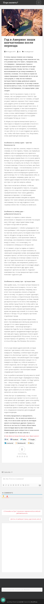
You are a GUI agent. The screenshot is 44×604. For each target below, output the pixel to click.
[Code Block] (20, 485)
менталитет (35, 436)
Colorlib (21, 602)
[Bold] (3, 485)
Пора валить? (10, 2)
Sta (20, 51)
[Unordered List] (16, 485)
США (6, 436)
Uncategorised (28, 51)
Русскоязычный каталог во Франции (16, 589)
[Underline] (8, 485)
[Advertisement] (22, 547)
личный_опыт (24, 436)
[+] (28, 485)
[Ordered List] (13, 485)
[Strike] (11, 485)
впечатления (14, 436)
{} (25, 485)
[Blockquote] (18, 485)
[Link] (23, 485)
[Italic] (6, 485)
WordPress (34, 602)
